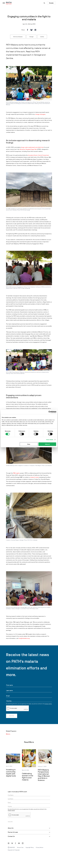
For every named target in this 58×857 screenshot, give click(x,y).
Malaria (8, 734)
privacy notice (48, 703)
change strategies (40, 114)
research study (34, 477)
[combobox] (29, 701)
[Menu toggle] (3, 3)
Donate (51, 3)
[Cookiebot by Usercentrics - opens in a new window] (49, 412)
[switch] (22, 434)
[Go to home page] (8, 3)
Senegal (31, 36)
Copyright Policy (30, 847)
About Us (10, 828)
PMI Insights (16, 473)
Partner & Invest (13, 832)
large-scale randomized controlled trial (32, 147)
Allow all (47, 444)
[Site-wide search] (44, 3)
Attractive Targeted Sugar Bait (28, 149)
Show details (49, 439)
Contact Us (11, 836)
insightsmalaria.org (24, 638)
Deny (28, 444)
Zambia (42, 36)
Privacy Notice (39, 847)
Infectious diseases (18, 36)
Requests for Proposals (14, 850)
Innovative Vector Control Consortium (38, 155)
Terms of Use (20, 847)
